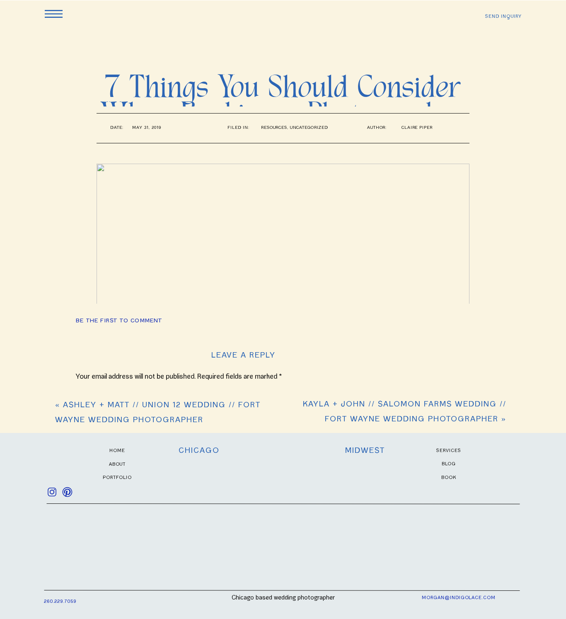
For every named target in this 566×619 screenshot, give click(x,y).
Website (88, 592)
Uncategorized (309, 128)
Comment (93, 396)
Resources (274, 128)
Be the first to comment (119, 321)
